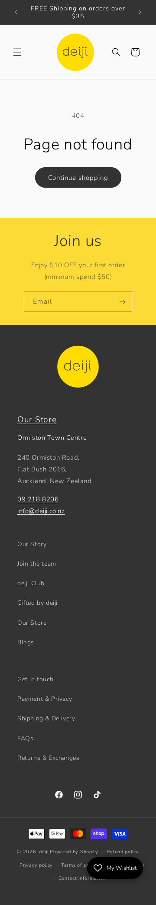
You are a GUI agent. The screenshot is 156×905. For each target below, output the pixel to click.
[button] (17, 52)
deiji (44, 852)
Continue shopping (78, 177)
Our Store (36, 419)
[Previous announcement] (16, 12)
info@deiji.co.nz (41, 511)
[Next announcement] (140, 12)
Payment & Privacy (44, 699)
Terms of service (81, 865)
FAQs (25, 738)
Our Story (31, 544)
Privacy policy (36, 865)
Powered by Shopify (74, 852)
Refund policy (123, 852)
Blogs (25, 642)
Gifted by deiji (37, 603)
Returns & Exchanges (48, 758)
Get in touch (35, 679)
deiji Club (31, 583)
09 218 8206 (38, 499)
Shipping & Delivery (46, 718)
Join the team (36, 564)
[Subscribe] (122, 302)
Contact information (82, 878)
